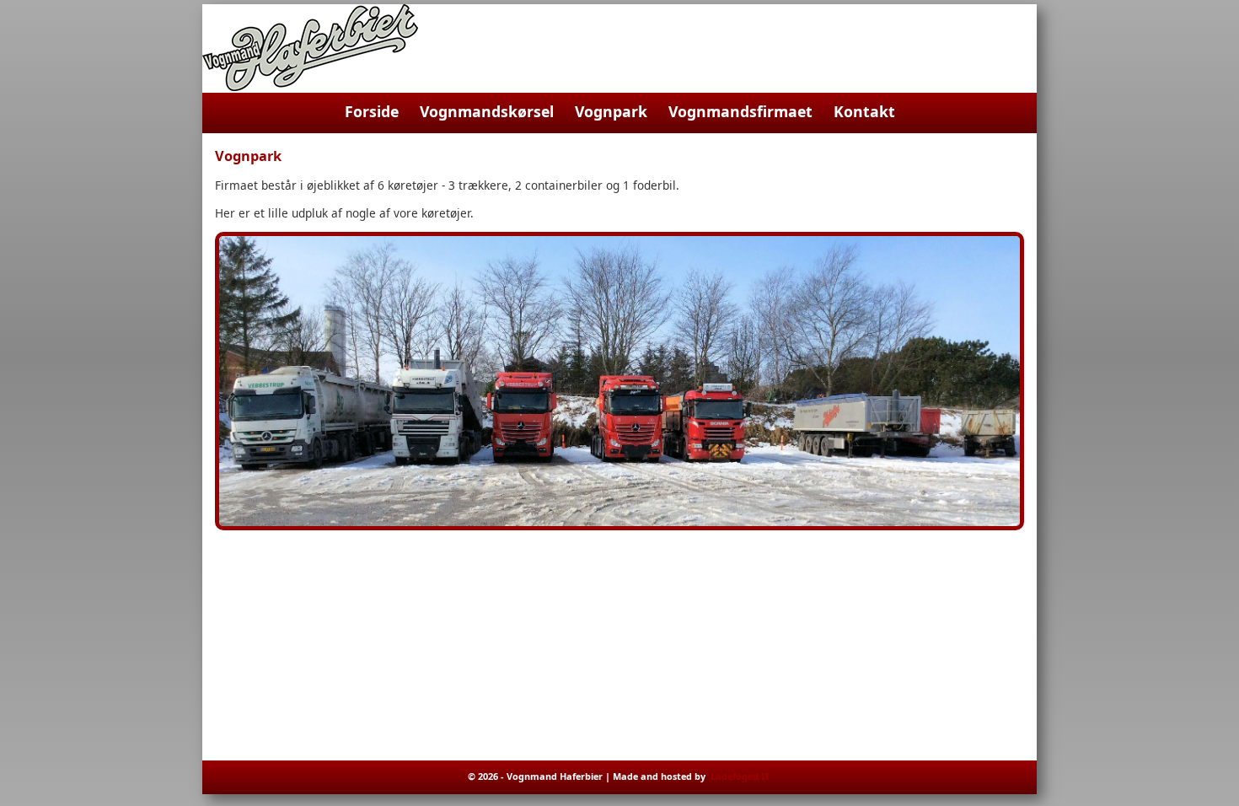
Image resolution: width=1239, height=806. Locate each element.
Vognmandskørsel (487, 111)
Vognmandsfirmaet (740, 111)
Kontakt (864, 111)
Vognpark (611, 111)
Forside (372, 111)
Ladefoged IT (740, 776)
